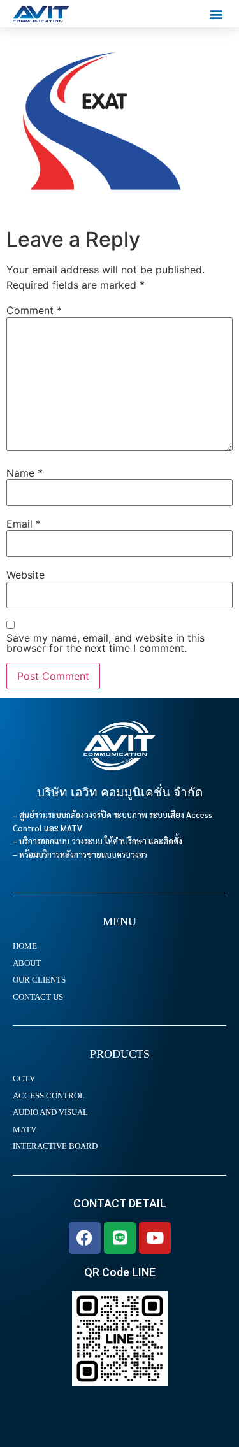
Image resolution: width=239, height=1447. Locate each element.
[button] (215, 13)
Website (25, 575)
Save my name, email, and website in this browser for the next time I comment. (105, 643)
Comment (34, 310)
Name (24, 473)
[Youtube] (155, 1238)
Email (23, 524)
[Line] (120, 1238)
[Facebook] (85, 1238)
